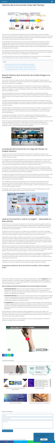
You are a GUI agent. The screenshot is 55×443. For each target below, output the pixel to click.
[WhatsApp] (9, 355)
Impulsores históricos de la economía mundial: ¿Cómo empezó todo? (21, 69)
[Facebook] (3, 355)
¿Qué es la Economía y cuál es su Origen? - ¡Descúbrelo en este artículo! (21, 67)
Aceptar (43, 439)
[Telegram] (12, 355)
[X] (6, 355)
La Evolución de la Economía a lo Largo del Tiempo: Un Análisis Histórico (20, 66)
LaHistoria (4, 1)
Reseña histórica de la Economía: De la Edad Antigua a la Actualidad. (19, 64)
